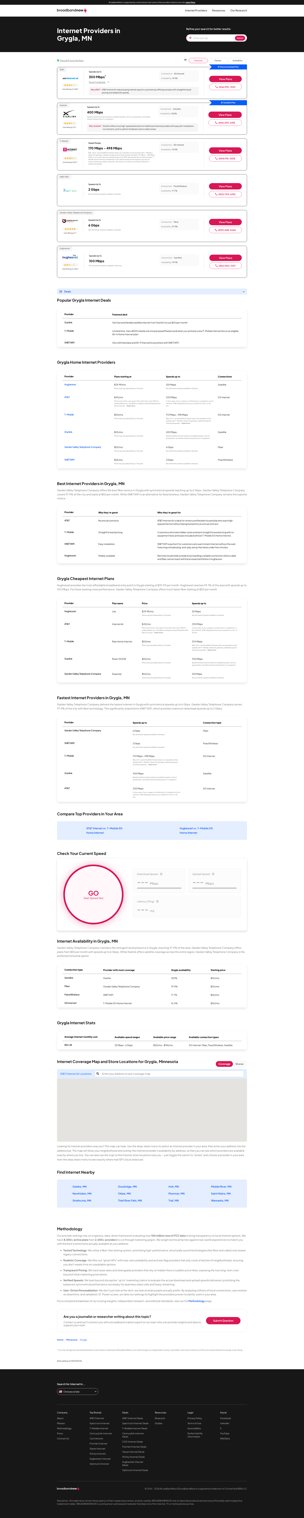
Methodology (196, 1301)
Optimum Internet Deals (135, 1470)
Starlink (68, 431)
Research (160, 1418)
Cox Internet (96, 1438)
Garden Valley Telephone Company (82, 446)
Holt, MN (173, 1186)
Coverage (224, 1064)
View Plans (225, 79)
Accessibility (194, 1428)
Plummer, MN (176, 1193)
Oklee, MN (124, 1193)
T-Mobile (69, 414)
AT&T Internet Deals (132, 1418)
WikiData (225, 1438)
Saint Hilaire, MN (221, 1193)
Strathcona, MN (82, 1200)
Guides (158, 1423)
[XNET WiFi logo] (70, 191)
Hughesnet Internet (100, 1458)
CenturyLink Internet (101, 1433)
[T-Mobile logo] (70, 150)
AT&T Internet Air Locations (76, 1073)
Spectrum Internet (100, 1423)
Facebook (225, 1418)
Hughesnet (70, 384)
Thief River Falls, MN (130, 1200)
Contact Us (63, 1438)
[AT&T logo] (70, 78)
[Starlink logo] (69, 114)
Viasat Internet (97, 1448)
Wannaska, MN (220, 1200)
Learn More (190, 2)
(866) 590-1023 (227, 86)
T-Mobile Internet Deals (134, 1428)
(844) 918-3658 (227, 158)
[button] (196, 10)
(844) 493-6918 (226, 122)
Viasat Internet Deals (133, 1451)
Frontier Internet (98, 1443)
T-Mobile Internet (99, 1428)
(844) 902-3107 (227, 265)
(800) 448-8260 (227, 230)
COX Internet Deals (132, 1441)
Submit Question (223, 1320)
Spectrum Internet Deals (135, 1423)
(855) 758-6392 (227, 194)
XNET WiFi (69, 459)
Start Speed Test (93, 894)
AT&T (67, 397)
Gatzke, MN (80, 1186)
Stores (239, 1064)
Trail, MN (173, 1200)
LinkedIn (224, 1423)
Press (60, 1433)
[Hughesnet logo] (70, 257)
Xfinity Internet (98, 1453)
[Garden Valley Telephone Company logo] (70, 221)
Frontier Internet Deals (134, 1446)
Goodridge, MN (127, 1186)
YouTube (224, 1433)
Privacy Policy (194, 1418)
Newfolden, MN (82, 1193)
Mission (61, 1423)
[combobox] (172, 1074)
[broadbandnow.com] (72, 10)
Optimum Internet (99, 1463)
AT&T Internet (97, 1418)
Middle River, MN (221, 1186)
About (60, 1418)
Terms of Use (194, 1423)
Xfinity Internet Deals (133, 1456)
